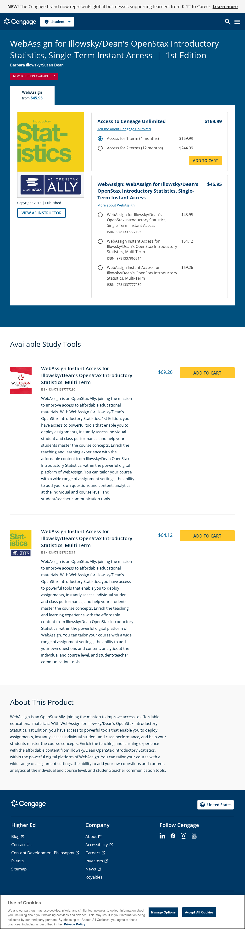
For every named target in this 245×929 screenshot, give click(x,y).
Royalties (93, 877)
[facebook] (173, 836)
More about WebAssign (116, 205)
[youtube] (194, 836)
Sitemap (19, 869)
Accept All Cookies (199, 912)
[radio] (100, 138)
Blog (15, 836)
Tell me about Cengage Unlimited (124, 129)
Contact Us (21, 844)
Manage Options (163, 912)
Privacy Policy (74, 924)
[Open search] (228, 21)
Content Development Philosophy (43, 852)
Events (17, 861)
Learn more (225, 6)
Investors (94, 861)
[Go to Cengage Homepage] (20, 21)
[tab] (32, 95)
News (91, 869)
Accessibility (97, 844)
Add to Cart (205, 160)
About (91, 836)
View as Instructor (41, 213)
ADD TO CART (207, 373)
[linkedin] (162, 836)
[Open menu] (237, 22)
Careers (93, 852)
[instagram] (183, 836)
